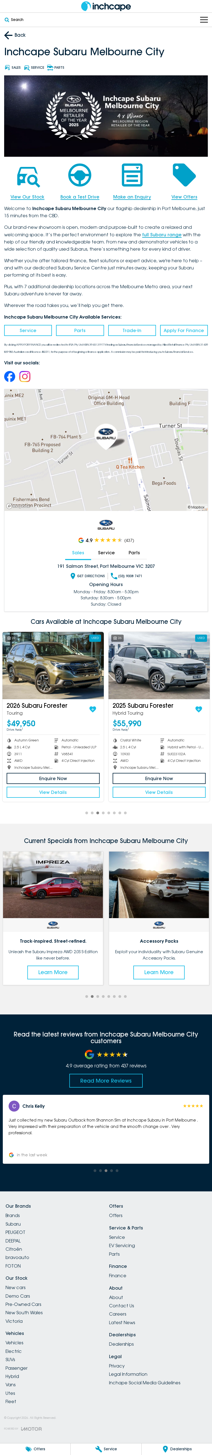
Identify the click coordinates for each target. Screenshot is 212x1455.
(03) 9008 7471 (130, 576)
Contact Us (121, 1305)
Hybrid (12, 1376)
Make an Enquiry (132, 197)
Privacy (117, 1366)
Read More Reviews (106, 1080)
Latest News (122, 1322)
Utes (10, 1393)
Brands (13, 1215)
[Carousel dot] (86, 813)
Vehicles (14, 1342)
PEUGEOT (15, 1232)
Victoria (14, 1321)
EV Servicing (122, 1245)
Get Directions (91, 576)
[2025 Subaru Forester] (159, 665)
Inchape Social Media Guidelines (144, 1382)
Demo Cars (18, 1296)
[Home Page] (106, 6)
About (116, 1297)
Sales (78, 552)
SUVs (10, 1359)
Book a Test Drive (79, 197)
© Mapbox (196, 507)
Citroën (14, 1249)
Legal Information (128, 1374)
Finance (117, 1275)
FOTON (13, 1266)
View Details (53, 792)
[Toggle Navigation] (204, 20)
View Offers (184, 197)
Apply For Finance (184, 330)
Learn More (53, 972)
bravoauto (17, 1257)
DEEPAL (13, 1241)
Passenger (17, 1368)
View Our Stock (27, 197)
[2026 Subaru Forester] (53, 665)
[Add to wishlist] (93, 709)
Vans (10, 1384)
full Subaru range (162, 234)
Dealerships (121, 1344)
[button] (106, 1129)
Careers (117, 1314)
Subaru (13, 1224)
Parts (80, 330)
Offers (115, 1215)
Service (28, 330)
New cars (15, 1287)
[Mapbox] (19, 506)
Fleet (11, 1401)
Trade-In (132, 330)
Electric (14, 1351)
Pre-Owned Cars (23, 1304)
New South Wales (24, 1312)
